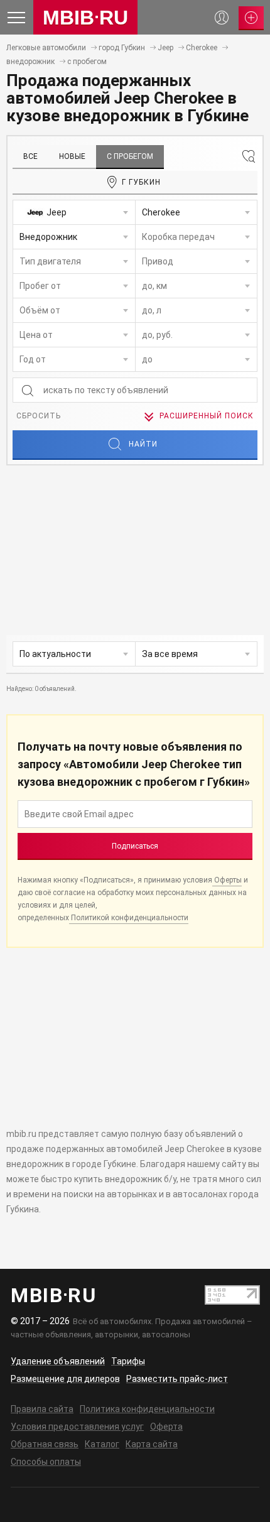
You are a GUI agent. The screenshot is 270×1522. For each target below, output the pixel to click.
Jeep (165, 47)
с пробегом (87, 61)
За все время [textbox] (170, 654)
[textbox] (74, 212)
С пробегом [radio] (130, 156)
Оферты (227, 880)
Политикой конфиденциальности (128, 917)
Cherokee (201, 47)
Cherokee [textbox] (161, 212)
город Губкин (122, 47)
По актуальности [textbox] (55, 654)
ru (85, 17)
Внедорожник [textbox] (48, 237)
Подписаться (135, 846)
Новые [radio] (72, 156)
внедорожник (30, 61)
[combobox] (74, 212)
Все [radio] (30, 156)
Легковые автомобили (46, 47)
